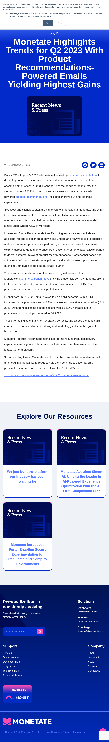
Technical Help (11, 670)
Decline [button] (60, 23)
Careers (92, 666)
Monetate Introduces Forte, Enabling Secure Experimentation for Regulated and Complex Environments (27, 554)
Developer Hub (11, 661)
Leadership (94, 657)
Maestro (83, 617)
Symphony (84, 608)
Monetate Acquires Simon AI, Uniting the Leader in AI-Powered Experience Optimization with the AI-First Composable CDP (81, 481)
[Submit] (40, 631)
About (91, 652)
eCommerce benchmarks (33, 278)
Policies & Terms (12, 675)
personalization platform (83, 175)
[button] (85, 165)
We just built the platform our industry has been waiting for (27, 476)
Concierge (84, 627)
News (91, 661)
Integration (9, 666)
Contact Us (94, 670)
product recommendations (32, 196)
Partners (7, 652)
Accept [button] (48, 23)
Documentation (11, 657)
